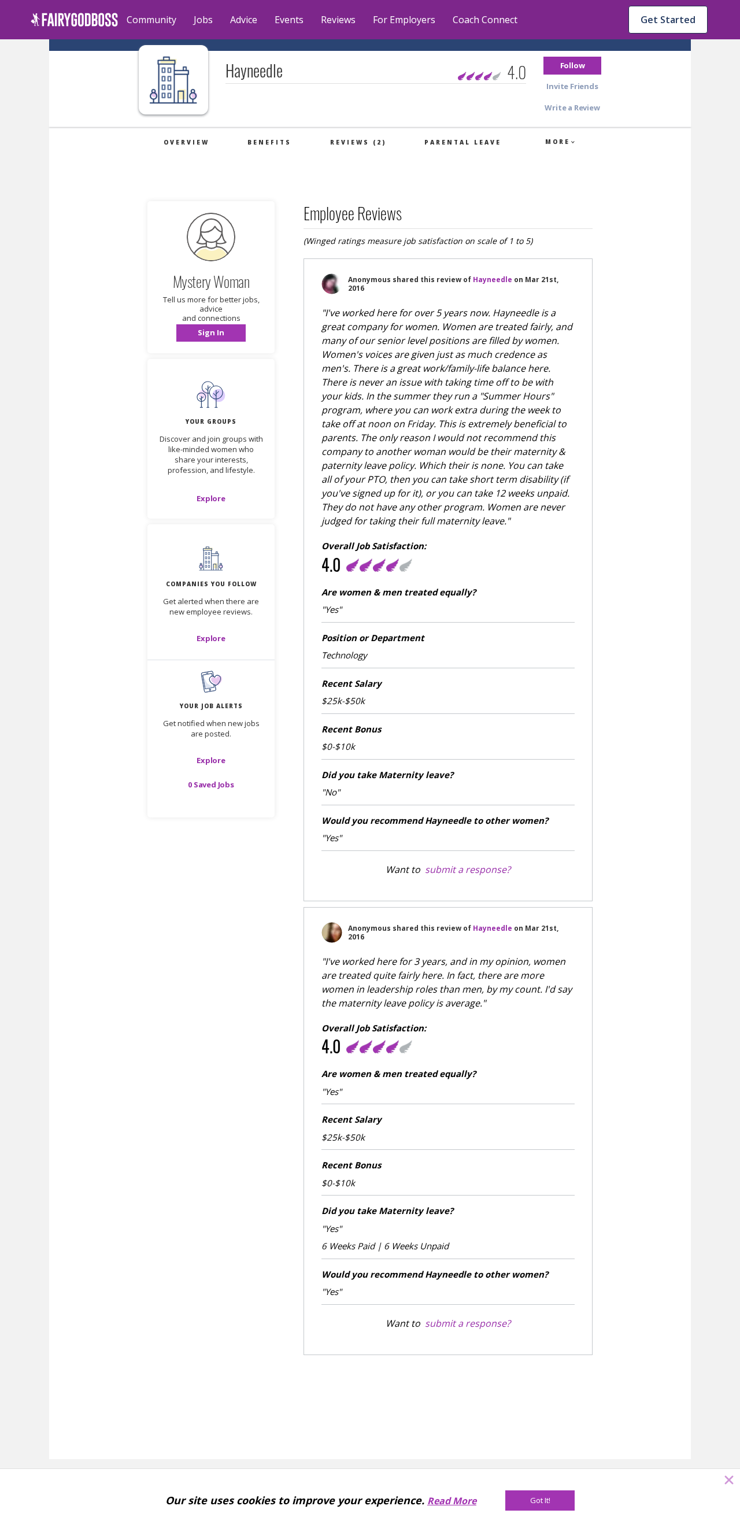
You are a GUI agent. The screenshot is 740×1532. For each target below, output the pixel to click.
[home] (74, 19)
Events (289, 19)
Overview (186, 142)
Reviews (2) (358, 142)
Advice (243, 19)
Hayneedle (492, 279)
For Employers (404, 19)
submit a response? (467, 869)
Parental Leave (462, 142)
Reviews (338, 19)
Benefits (269, 142)
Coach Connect (485, 19)
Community (151, 19)
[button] (572, 66)
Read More (451, 1500)
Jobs (203, 19)
